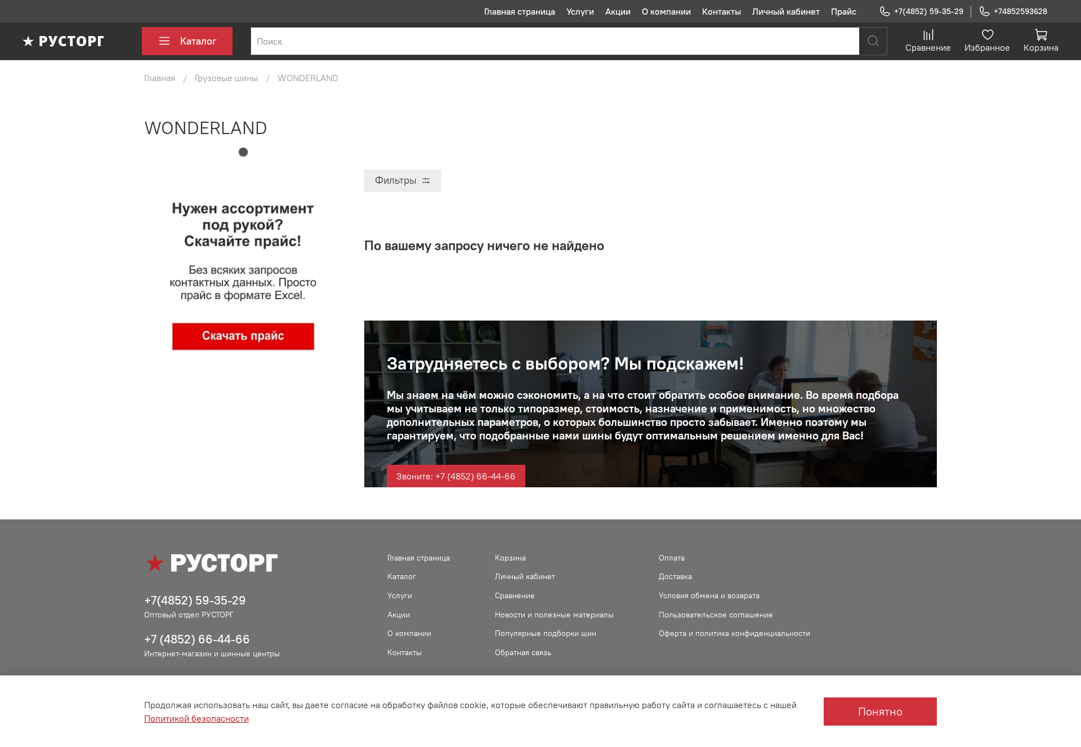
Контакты (721, 11)
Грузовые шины (226, 77)
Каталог (198, 40)
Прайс (843, 11)
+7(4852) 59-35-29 (928, 11)
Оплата (672, 558)
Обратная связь (523, 652)
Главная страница (519, 11)
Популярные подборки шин (545, 633)
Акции (618, 11)
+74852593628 (1020, 11)
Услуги (580, 11)
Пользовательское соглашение (716, 615)
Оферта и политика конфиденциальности (734, 633)
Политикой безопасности (196, 718)
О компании (666, 11)
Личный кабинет (786, 11)
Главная (159, 77)
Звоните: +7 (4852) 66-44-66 (456, 476)
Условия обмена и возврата (709, 595)
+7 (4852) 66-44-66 (197, 639)
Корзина (510, 558)
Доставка (675, 576)
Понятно (880, 711)
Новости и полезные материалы (554, 615)
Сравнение (515, 595)
